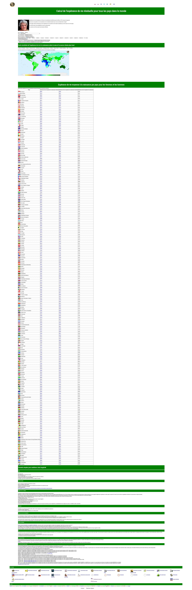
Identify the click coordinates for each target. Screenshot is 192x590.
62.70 (41, 442)
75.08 (60, 188)
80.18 (41, 243)
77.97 (60, 169)
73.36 (60, 223)
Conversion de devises (150, 570)
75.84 (41, 287)
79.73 (60, 144)
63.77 (60, 375)
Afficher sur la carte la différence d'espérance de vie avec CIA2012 (30, 42)
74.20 (60, 202)
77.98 (60, 167)
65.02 (60, 368)
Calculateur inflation (176, 570)
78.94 (41, 246)
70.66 (41, 373)
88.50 (41, 91)
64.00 (41, 437)
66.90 (41, 405)
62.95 (60, 403)
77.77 (41, 306)
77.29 (41, 276)
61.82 (60, 412)
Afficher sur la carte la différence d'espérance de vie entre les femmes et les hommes (34, 41)
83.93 (41, 133)
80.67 (41, 170)
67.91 (60, 338)
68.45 (41, 395)
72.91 (60, 215)
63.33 (60, 409)
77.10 (60, 181)
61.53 (41, 449)
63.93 (41, 440)
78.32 (60, 153)
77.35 (41, 250)
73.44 (60, 199)
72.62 (60, 269)
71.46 (60, 280)
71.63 (41, 363)
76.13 (41, 303)
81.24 (60, 116)
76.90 (41, 285)
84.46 (41, 128)
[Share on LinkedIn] (107, 4)
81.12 (60, 126)
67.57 (41, 402)
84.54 (41, 139)
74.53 (60, 200)
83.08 (41, 162)
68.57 (60, 298)
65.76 (41, 416)
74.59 (60, 195)
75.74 (41, 280)
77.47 (41, 252)
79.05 (41, 216)
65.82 (41, 412)
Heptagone (135, 574)
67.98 (60, 336)
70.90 (60, 266)
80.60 (60, 109)
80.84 (60, 121)
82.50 (60, 96)
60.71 (60, 432)
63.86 (41, 428)
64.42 (60, 393)
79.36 (41, 204)
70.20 (60, 287)
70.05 (41, 382)
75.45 (41, 269)
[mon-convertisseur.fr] (12, 4)
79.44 (60, 140)
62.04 (60, 423)
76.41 (60, 192)
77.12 (60, 158)
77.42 (41, 266)
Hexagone (122, 574)
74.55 (41, 326)
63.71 (60, 395)
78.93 (60, 151)
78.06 (41, 225)
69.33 (41, 379)
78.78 (41, 220)
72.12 (60, 252)
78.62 (41, 230)
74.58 (41, 342)
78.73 (41, 234)
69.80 (60, 262)
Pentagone (109, 574)
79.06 (60, 142)
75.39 (41, 312)
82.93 (41, 165)
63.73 (41, 444)
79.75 (60, 137)
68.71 (60, 319)
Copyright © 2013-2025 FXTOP (23, 564)
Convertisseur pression (98, 570)
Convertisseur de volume (45, 574)
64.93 (60, 379)
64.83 (41, 432)
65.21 (60, 389)
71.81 (41, 343)
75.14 (60, 206)
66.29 (60, 350)
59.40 (60, 440)
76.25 (41, 289)
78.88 (60, 139)
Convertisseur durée (84, 570)
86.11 (41, 102)
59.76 (41, 455)
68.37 (60, 303)
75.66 (41, 271)
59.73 (60, 448)
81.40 (60, 98)
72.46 (60, 250)
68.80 (60, 275)
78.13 (60, 162)
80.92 (60, 105)
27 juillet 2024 (49, 553)
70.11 (41, 361)
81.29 (41, 176)
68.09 (60, 340)
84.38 (41, 158)
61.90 (60, 407)
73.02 (41, 331)
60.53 (60, 435)
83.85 (41, 140)
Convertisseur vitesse (58, 570)
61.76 (60, 428)
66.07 (41, 418)
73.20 (60, 234)
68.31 (60, 333)
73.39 (41, 336)
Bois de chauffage (123, 570)
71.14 (60, 283)
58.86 (41, 460)
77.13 (60, 174)
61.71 (60, 416)
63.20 (60, 405)
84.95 (41, 116)
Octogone (148, 574)
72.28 (60, 248)
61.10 (60, 430)
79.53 (41, 208)
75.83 (60, 185)
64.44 (41, 430)
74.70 (60, 209)
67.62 (41, 400)
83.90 (41, 163)
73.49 (60, 216)
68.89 (60, 331)
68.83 (41, 377)
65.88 (60, 366)
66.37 (60, 361)
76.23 (41, 313)
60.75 (60, 414)
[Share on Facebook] (101, 4)
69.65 (60, 260)
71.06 (60, 253)
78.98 (41, 218)
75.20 (60, 227)
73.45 (41, 324)
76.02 (41, 298)
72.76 (41, 340)
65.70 (41, 421)
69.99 (60, 276)
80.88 (60, 125)
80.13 (41, 197)
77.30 (60, 163)
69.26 (60, 308)
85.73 (41, 107)
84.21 (60, 93)
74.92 (41, 310)
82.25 (41, 169)
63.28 (60, 400)
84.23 (41, 142)
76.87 (41, 278)
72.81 (60, 239)
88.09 (41, 95)
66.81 (60, 322)
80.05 (41, 200)
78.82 (60, 160)
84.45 (60, 91)
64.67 (41, 423)
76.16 (41, 282)
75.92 (41, 294)
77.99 (41, 245)
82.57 (41, 160)
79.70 (41, 181)
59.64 (60, 449)
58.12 (60, 455)
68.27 (41, 398)
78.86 (60, 132)
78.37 (41, 209)
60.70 (60, 426)
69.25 (60, 335)
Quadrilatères (96, 574)
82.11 (41, 156)
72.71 (60, 245)
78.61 (41, 262)
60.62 (41, 456)
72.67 (41, 350)
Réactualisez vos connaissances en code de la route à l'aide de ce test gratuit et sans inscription (35, 488)
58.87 (60, 444)
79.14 (41, 232)
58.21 (60, 453)
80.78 (60, 128)
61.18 (60, 418)
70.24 (41, 368)
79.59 (60, 130)
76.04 (60, 186)
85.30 (41, 130)
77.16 (41, 259)
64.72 (60, 386)
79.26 (41, 192)
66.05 (60, 342)
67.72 (60, 349)
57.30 (41, 463)
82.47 (41, 172)
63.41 (60, 398)
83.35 (41, 144)
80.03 (41, 186)
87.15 (41, 98)
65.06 (41, 426)
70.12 (60, 285)
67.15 (60, 352)
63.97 (60, 396)
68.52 (41, 393)
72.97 (60, 232)
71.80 (41, 352)
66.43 (60, 358)
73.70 (60, 208)
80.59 (60, 133)
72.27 (60, 241)
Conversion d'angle (31, 574)
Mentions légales (90, 588)
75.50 (60, 179)
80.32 (41, 202)
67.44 (60, 356)
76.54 (41, 322)
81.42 (41, 179)
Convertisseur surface (163, 570)
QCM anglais (175, 574)
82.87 (41, 167)
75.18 (60, 183)
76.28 (60, 176)
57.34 (41, 462)
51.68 (60, 463)
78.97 (41, 241)
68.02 (41, 396)
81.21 (60, 114)
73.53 (60, 218)
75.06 (41, 308)
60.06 (60, 446)
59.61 (60, 439)
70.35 (60, 278)
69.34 (60, 310)
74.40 (41, 299)
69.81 (60, 301)
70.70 (41, 375)
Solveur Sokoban (176, 579)
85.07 (41, 121)
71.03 (60, 282)
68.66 (60, 312)
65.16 (60, 370)
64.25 (60, 373)
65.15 (60, 359)
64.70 (41, 425)
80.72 (41, 188)
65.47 (60, 372)
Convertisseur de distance (32, 570)
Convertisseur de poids (45, 570)
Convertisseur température (72, 570)
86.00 (41, 109)
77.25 (60, 190)
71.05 (60, 243)
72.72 (60, 211)
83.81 (41, 137)
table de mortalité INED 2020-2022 (30, 560)
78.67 (41, 239)
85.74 (41, 132)
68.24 (60, 305)
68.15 (60, 347)
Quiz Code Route (163, 574)
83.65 (41, 151)
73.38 (41, 333)
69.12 (60, 296)
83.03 (41, 146)
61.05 (60, 421)
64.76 (60, 384)
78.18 (60, 165)
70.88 (41, 358)
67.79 (60, 313)
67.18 (60, 345)
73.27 (41, 338)
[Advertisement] (177, 22)
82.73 (41, 149)
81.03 (41, 183)
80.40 (60, 110)
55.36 (60, 458)
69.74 (60, 324)
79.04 (41, 223)
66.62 (60, 306)
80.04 (60, 146)
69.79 (60, 290)
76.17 (41, 305)
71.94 (60, 257)
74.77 (41, 319)
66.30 (60, 365)
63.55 (41, 451)
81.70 (60, 123)
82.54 (60, 95)
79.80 (60, 135)
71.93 (60, 259)
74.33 (60, 225)
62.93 (60, 402)
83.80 (41, 123)
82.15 (41, 193)
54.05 (60, 460)
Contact (82, 588)
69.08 (41, 386)
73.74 (41, 317)
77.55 (41, 248)
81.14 (60, 107)
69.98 (41, 370)
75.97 (41, 283)
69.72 (60, 289)
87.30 (41, 96)
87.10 (41, 93)
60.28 (60, 437)
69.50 (41, 365)
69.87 (60, 317)
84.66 (41, 119)
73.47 (60, 193)
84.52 (41, 125)
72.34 (60, 273)
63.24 (60, 391)
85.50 (41, 112)
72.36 (60, 271)
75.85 (41, 290)
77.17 (41, 227)
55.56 (60, 456)
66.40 (60, 354)
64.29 (41, 435)
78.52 (41, 236)
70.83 (60, 255)
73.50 (60, 230)
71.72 (41, 349)
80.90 (60, 112)
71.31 (41, 347)
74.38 (60, 213)
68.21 (60, 292)
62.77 (41, 453)
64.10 (60, 382)
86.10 (41, 110)
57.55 (60, 451)
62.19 (41, 448)
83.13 (41, 155)
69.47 (60, 329)
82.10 (60, 102)
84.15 (41, 126)
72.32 (41, 345)
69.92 (41, 356)
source (19, 541)
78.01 (41, 222)
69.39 (60, 294)
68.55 (60, 343)
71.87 (41, 354)
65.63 (41, 409)
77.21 (41, 257)
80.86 (41, 195)
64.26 (41, 433)
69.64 (41, 372)
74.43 (60, 222)
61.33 (60, 419)
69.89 (41, 391)
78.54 (41, 190)
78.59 (41, 206)
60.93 (60, 433)
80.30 (41, 185)
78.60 (41, 275)
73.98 (41, 315)
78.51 (41, 213)
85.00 (41, 114)
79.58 (60, 156)
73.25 (60, 229)
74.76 (60, 197)
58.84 (41, 458)
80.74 (41, 174)
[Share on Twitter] (104, 4)
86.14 (41, 105)
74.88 (60, 204)
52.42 (60, 462)
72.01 (60, 264)
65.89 (41, 419)
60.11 (60, 442)
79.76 (41, 215)
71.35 (60, 246)
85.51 (41, 103)
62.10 (41, 446)
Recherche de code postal (85, 574)
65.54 (60, 377)
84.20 (41, 153)
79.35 (41, 260)
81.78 (60, 100)
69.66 (60, 315)
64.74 (60, 363)
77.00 (60, 172)
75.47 (41, 273)
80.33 (41, 211)
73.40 (60, 236)
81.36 (60, 119)
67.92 (41, 407)
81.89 (60, 103)
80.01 (60, 149)
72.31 (41, 335)
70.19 (60, 299)
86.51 (41, 100)
